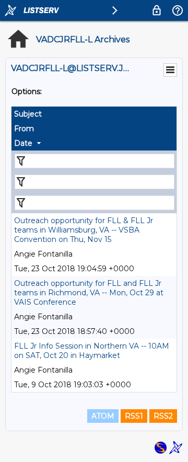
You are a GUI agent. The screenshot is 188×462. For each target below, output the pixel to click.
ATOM (102, 416)
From (24, 128)
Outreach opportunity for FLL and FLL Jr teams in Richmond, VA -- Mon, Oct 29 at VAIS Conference (88, 293)
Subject (28, 114)
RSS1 (134, 416)
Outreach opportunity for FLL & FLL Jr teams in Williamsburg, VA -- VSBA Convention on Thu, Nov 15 (83, 230)
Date (23, 143)
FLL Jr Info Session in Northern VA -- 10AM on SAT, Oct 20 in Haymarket (91, 350)
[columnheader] (94, 114)
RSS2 (163, 416)
